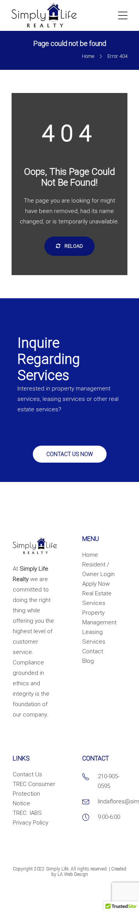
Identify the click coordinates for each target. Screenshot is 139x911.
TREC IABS (27, 813)
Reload (73, 246)
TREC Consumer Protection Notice (34, 794)
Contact (92, 651)
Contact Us (27, 774)
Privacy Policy (30, 822)
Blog (88, 660)
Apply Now (96, 583)
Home (88, 56)
